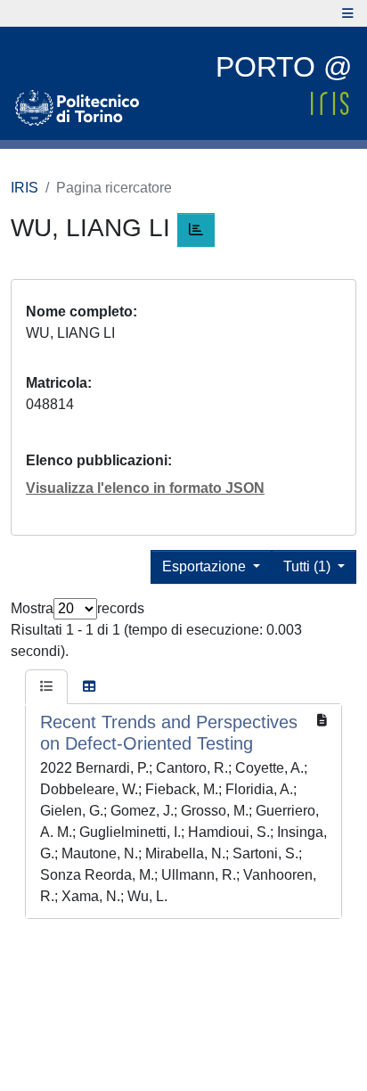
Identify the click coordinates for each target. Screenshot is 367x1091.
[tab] (46, 687)
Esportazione (205, 566)
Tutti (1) (308, 566)
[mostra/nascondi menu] (347, 13)
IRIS (24, 187)
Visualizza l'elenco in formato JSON (145, 488)
